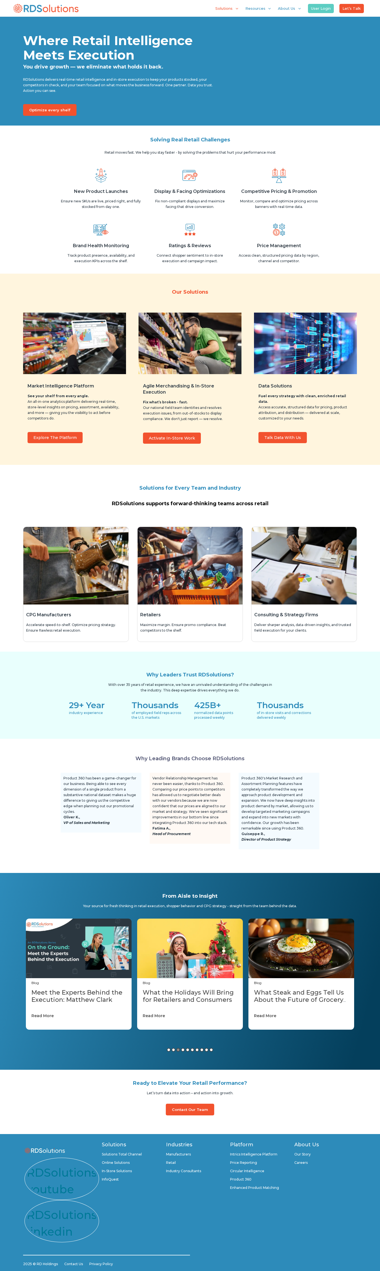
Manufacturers (178, 1154)
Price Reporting (243, 1162)
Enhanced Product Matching (254, 1188)
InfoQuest (110, 1179)
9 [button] (206, 1050)
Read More (42, 1015)
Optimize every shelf (49, 110)
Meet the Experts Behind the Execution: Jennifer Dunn (299, 996)
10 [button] (211, 1050)
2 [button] (173, 1050)
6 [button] (192, 1050)
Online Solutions (116, 1162)
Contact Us (73, 1264)
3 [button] (178, 1050)
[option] (78, 974)
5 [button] (187, 1050)
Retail (171, 1162)
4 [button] (183, 1050)
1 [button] (169, 1050)
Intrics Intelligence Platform (253, 1154)
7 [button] (197, 1050)
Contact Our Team (190, 1109)
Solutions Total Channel (122, 1154)
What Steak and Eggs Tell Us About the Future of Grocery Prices (188, 1000)
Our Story (302, 1154)
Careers (301, 1162)
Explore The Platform (55, 437)
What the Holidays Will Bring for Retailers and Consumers (76, 996)
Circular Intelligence (247, 1171)
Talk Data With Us (282, 437)
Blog (35, 983)
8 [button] (202, 1050)
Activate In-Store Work (172, 438)
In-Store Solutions (117, 1171)
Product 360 (240, 1179)
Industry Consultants (183, 1171)
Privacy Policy (101, 1264)
